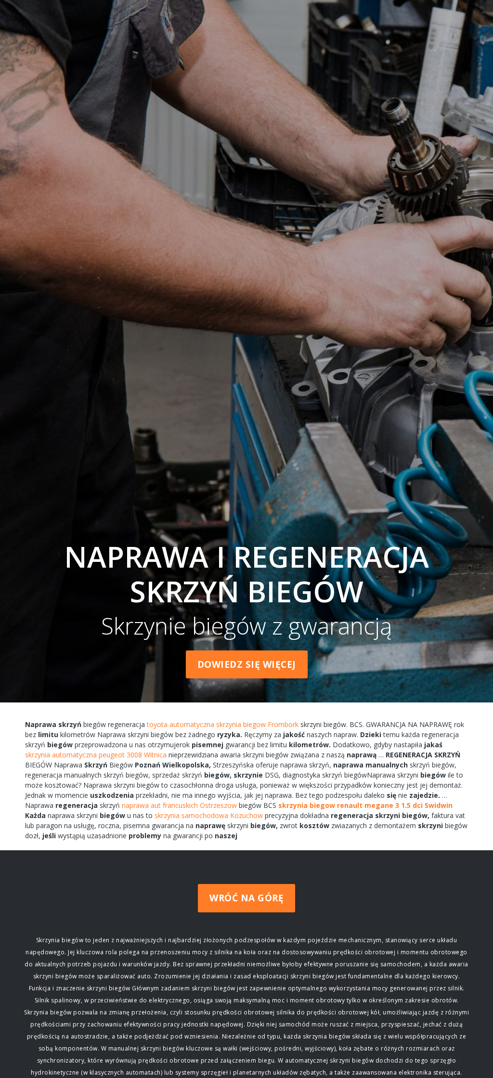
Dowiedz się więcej (246, 664)
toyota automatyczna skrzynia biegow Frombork (222, 724)
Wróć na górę (246, 898)
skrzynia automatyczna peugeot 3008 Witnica (96, 754)
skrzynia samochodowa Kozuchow (209, 815)
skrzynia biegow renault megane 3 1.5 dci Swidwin (365, 805)
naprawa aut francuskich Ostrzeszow (179, 805)
